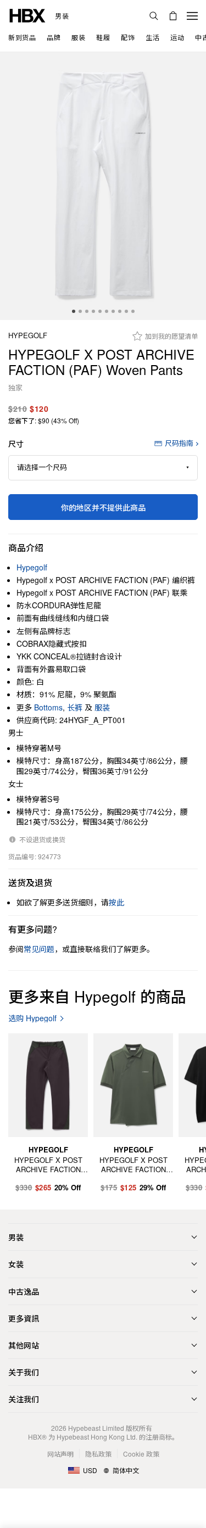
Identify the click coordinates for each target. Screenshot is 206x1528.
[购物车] (173, 15)
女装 (16, 1263)
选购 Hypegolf (32, 1018)
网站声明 (60, 1453)
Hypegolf (27, 335)
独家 (15, 388)
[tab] (73, 311)
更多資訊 (23, 1318)
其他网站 (23, 1345)
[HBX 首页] (27, 14)
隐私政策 (98, 1453)
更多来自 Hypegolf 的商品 (97, 996)
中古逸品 (23, 1291)
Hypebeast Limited (96, 1427)
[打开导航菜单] (192, 15)
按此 (116, 902)
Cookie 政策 (141, 1453)
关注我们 (23, 1398)
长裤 (74, 707)
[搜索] (153, 15)
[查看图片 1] (103, 186)
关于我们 (23, 1372)
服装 (102, 707)
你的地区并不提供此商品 (103, 507)
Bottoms (48, 707)
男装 (62, 16)
